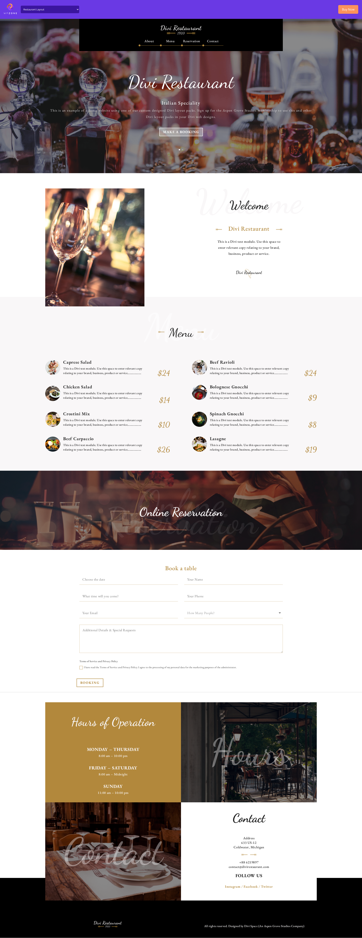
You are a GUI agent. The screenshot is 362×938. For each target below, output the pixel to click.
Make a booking (181, 132)
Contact (213, 41)
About (149, 41)
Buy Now (348, 9)
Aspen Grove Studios (277, 926)
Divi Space (251, 926)
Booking (90, 682)
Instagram (232, 886)
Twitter (267, 886)
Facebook (251, 886)
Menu (170, 41)
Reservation (191, 41)
